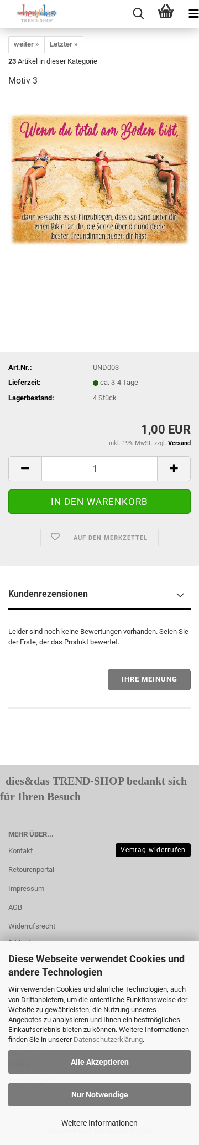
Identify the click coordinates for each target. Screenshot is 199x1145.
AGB (15, 907)
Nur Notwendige (99, 1094)
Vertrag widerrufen (153, 850)
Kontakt (20, 851)
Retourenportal (31, 869)
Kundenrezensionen (48, 594)
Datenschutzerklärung (108, 1039)
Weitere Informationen (99, 1122)
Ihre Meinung (149, 679)
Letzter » (64, 44)
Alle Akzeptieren (100, 1062)
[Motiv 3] (99, 180)
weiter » (26, 44)
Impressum (26, 888)
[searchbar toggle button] (138, 14)
